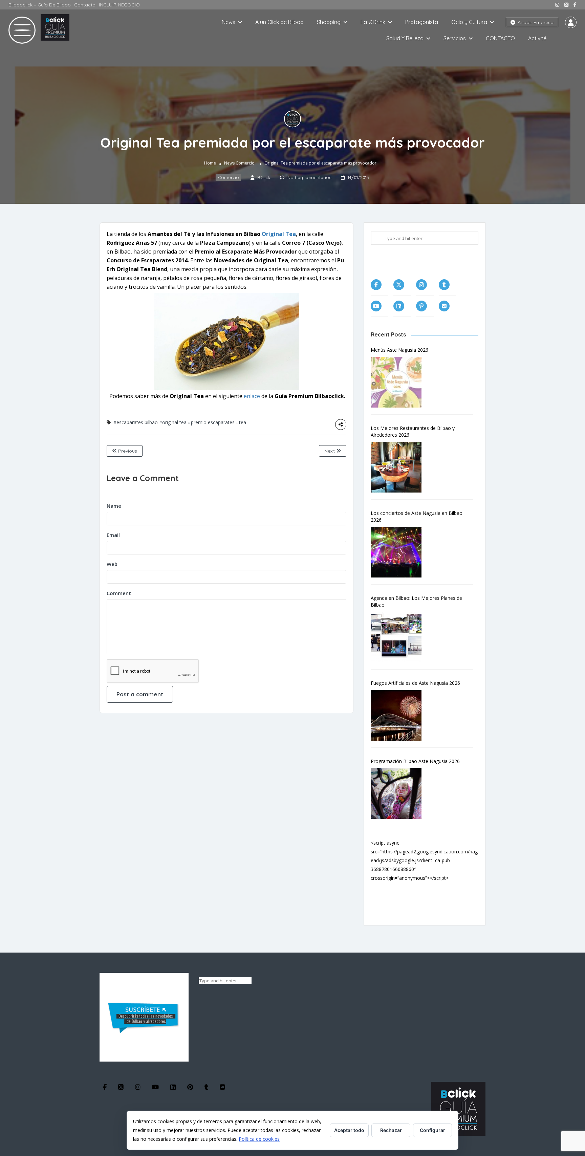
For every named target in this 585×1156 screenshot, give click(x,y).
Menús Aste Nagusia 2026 (399, 350)
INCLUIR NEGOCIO (119, 5)
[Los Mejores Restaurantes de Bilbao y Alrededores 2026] (399, 467)
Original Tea (279, 234)
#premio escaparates (211, 422)
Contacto (84, 5)
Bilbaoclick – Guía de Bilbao (39, 5)
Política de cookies (259, 1139)
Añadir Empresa (535, 22)
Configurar (432, 1130)
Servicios (454, 38)
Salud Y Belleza (405, 38)
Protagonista (421, 22)
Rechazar (391, 1130)
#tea (241, 422)
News (228, 22)
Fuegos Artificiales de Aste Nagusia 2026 (415, 683)
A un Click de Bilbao (279, 22)
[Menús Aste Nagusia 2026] (399, 382)
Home (210, 163)
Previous (127, 451)
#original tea (173, 422)
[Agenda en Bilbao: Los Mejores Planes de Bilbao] (399, 637)
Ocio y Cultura (469, 22)
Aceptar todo (349, 1130)
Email (113, 534)
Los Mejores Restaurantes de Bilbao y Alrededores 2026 (413, 431)
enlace (252, 396)
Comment (119, 593)
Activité (537, 38)
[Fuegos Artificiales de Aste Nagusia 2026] (399, 715)
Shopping (329, 22)
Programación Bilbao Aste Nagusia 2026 (415, 761)
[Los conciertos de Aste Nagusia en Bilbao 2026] (399, 552)
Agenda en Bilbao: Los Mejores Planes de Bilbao (416, 601)
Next (330, 451)
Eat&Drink (373, 22)
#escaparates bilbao (135, 422)
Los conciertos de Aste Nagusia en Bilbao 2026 (416, 516)
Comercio (245, 163)
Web (112, 564)
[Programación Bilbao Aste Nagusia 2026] (399, 793)
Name (114, 505)
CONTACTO (500, 38)
